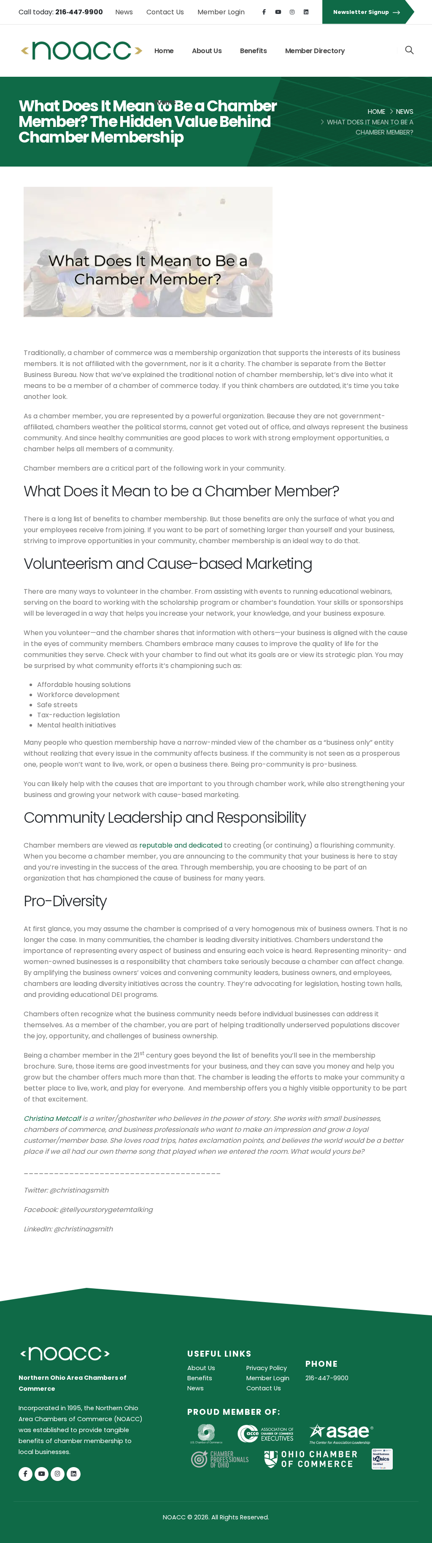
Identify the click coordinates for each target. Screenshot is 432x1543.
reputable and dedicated (180, 845)
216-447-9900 (326, 1378)
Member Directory (315, 51)
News (124, 12)
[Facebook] (264, 12)
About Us (206, 51)
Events (165, 102)
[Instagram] (292, 12)
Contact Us (165, 12)
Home (164, 51)
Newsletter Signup (361, 12)
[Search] (409, 50)
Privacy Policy (266, 1368)
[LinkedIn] (306, 12)
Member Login (221, 12)
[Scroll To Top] (417, 1533)
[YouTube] (278, 12)
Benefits (253, 51)
